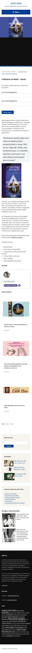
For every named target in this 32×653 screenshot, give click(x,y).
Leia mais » (5, 585)
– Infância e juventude (10, 493)
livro (21, 623)
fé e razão (9, 621)
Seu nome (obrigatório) (9, 92)
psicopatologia (18, 627)
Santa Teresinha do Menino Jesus (22, 631)
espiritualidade (12, 617)
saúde (3, 634)
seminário (8, 634)
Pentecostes (16, 625)
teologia (9, 636)
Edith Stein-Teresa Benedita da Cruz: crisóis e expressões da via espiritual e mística (15, 366)
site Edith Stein (9, 281)
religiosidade (5, 629)
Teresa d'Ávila (16, 636)
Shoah (13, 634)
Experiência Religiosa (11, 73)
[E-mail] (19, 285)
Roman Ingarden (12, 629)
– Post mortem (8, 501)
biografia (5, 612)
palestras (11, 625)
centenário (23, 612)
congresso (9, 615)
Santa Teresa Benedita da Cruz (14, 630)
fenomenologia (16, 618)
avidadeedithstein (12, 600)
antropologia (20, 610)
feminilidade (21, 617)
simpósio (17, 634)
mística (7, 424)
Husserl (14, 621)
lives (18, 623)
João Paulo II (14, 623)
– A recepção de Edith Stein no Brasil (14, 503)
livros (23, 623)
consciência (17, 615)
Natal (12, 424)
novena (7, 625)
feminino (5, 619)
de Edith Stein (22, 71)
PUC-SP (25, 627)
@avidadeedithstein (13, 596)
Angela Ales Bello (9, 610)
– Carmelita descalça (10, 499)
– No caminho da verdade (11, 495)
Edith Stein (16, 3)
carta (18, 613)
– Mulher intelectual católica (12, 497)
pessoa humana (23, 625)
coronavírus (23, 615)
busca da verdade (13, 612)
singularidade (23, 633)
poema (3, 627)
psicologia (9, 627)
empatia (4, 617)
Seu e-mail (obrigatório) (9, 101)
